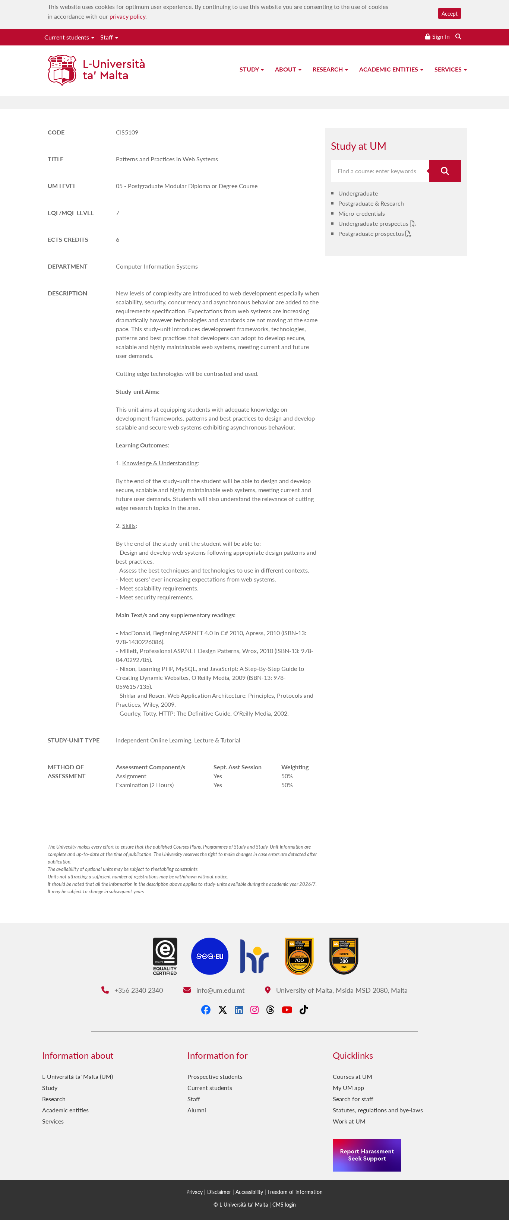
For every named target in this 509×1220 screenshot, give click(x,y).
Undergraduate (358, 193)
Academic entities (389, 69)
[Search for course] (445, 171)
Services (448, 69)
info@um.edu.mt (219, 990)
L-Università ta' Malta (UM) (77, 1076)
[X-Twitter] (222, 1009)
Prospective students (215, 1076)
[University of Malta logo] (96, 71)
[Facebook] (206, 1009)
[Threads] (270, 1009)
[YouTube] (287, 1009)
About (286, 69)
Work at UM (349, 1121)
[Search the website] (458, 36)
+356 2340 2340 (137, 990)
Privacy (194, 1191)
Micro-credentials (361, 213)
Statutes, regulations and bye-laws (378, 1110)
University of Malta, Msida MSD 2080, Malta (341, 990)
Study (250, 69)
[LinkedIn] (239, 1009)
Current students (67, 37)
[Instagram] (254, 1009)
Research (328, 69)
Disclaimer (219, 1191)
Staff (107, 37)
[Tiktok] (304, 1009)
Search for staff (353, 1098)
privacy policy (127, 16)
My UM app (348, 1087)
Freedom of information (295, 1191)
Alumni (196, 1110)
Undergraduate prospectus (374, 223)
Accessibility (249, 1191)
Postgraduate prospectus (371, 233)
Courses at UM (352, 1076)
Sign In (441, 36)
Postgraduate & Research (371, 203)
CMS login (284, 1204)
